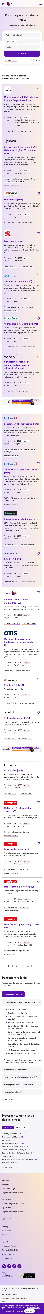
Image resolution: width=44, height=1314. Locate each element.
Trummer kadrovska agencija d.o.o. (16, 832)
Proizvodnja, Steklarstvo (9, 1134)
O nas (4, 1223)
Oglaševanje (6, 1208)
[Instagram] (14, 1266)
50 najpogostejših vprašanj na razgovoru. (19, 1002)
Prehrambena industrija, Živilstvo (12, 1150)
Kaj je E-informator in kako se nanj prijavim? (20, 1077)
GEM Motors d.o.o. (10, 544)
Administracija (6, 1156)
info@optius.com (8, 1258)
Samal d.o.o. (8, 391)
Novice (4, 1235)
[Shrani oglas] (38, 90)
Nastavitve (19, 1311)
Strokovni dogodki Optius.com (13, 1204)
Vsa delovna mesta (25, 131)
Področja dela (8, 1127)
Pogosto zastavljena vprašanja (13, 1193)
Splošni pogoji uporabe (9, 1294)
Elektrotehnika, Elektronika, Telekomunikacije (16, 1153)
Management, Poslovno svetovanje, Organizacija (17, 1159)
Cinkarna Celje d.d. (10, 703)
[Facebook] (9, 1266)
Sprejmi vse (29, 1311)
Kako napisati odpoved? (13, 1092)
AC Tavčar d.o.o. (10, 223)
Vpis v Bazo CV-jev (8, 1189)
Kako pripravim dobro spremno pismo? (18, 1084)
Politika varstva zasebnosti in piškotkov (14, 1298)
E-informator (6, 1185)
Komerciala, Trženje (8, 1162)
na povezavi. (30, 1063)
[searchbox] (22, 47)
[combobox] (22, 41)
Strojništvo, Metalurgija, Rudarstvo (13, 1146)
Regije (18, 1127)
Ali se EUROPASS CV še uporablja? (16, 1070)
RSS (3, 1302)
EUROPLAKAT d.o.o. (11, 347)
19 (32, 966)
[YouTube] (19, 1266)
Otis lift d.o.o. (9, 671)
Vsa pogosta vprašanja (13, 994)
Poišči (23, 54)
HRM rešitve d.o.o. (10, 266)
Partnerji (5, 1227)
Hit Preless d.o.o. (10, 793)
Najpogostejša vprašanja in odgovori (22, 25)
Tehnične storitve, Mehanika (11, 1137)
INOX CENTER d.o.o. (11, 582)
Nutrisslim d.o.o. (10, 739)
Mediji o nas (6, 1231)
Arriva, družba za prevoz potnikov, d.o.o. (18, 307)
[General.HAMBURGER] (40, 4)
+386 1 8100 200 (8, 1254)
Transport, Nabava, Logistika (11, 1143)
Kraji (25, 1127)
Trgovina (5, 1140)
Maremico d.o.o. (10, 131)
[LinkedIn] (4, 1266)
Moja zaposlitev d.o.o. (12, 623)
